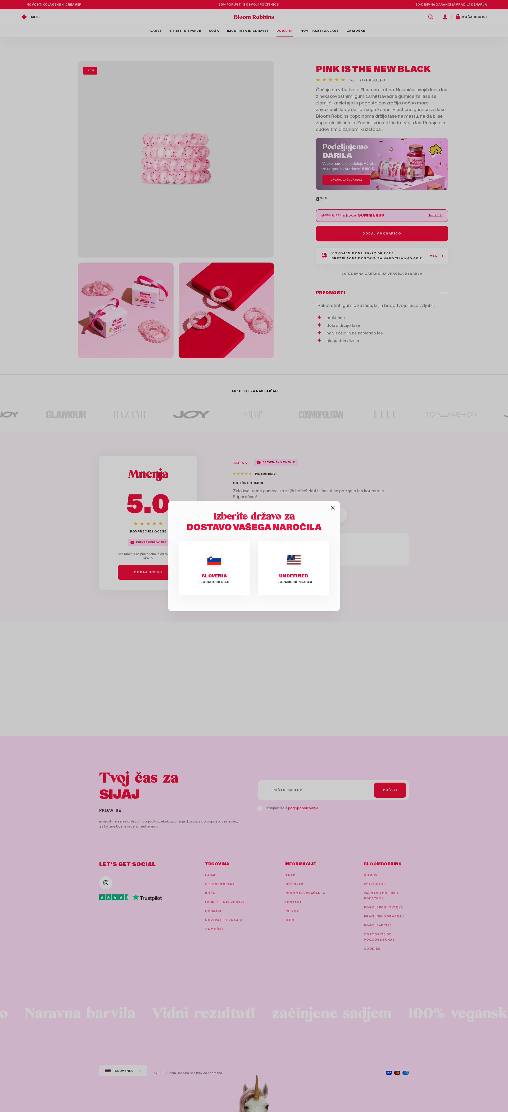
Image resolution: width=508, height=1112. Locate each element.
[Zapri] (332, 508)
